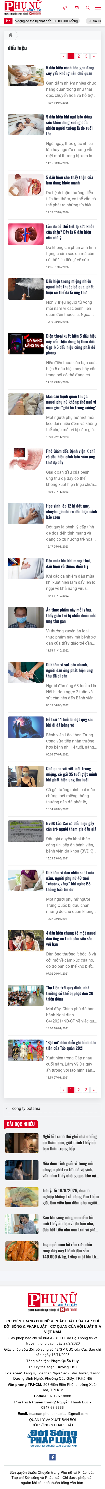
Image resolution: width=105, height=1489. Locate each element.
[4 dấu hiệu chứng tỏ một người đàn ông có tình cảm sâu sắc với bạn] (26, 940)
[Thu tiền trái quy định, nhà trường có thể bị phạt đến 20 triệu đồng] (26, 995)
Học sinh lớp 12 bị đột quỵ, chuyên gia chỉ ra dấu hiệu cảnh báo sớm (71, 511)
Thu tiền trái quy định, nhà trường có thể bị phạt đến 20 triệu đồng (69, 993)
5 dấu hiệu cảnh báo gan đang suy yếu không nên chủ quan (70, 70)
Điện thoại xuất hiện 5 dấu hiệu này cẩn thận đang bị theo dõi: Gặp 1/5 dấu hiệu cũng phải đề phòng (71, 344)
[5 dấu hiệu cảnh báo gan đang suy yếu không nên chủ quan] (26, 75)
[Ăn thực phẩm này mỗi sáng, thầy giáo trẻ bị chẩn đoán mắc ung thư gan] (26, 617)
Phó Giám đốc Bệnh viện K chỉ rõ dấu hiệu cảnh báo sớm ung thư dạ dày (70, 456)
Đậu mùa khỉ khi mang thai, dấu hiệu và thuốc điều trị (68, 563)
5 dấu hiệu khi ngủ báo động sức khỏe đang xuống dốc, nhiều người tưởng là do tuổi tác (69, 125)
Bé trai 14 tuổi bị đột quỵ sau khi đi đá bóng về (70, 722)
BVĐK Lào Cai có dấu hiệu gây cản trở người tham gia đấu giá (71, 826)
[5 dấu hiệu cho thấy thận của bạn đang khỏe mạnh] (26, 185)
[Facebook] (52, 1457)
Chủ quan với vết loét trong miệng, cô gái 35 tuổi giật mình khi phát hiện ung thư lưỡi (71, 774)
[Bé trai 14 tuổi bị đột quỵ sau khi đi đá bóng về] (26, 727)
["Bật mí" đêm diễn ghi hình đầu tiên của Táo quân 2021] (26, 1050)
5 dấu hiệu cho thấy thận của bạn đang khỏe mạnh (69, 180)
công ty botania (26, 1108)
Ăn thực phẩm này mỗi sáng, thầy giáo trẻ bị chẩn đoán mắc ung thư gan (71, 615)
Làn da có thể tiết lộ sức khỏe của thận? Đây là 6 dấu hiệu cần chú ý (70, 232)
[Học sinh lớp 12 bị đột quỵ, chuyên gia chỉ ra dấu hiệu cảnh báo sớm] (26, 513)
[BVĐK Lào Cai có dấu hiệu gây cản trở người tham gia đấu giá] (26, 831)
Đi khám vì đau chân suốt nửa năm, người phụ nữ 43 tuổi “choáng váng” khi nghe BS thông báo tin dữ (70, 880)
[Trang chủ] (9, 35)
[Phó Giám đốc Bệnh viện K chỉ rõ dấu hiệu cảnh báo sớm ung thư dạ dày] (26, 459)
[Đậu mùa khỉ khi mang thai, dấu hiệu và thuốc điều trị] (26, 568)
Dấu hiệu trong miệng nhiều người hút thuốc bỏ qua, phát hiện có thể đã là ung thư (70, 286)
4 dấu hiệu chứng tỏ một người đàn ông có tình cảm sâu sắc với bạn (71, 938)
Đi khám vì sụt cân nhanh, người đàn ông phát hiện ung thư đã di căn (69, 670)
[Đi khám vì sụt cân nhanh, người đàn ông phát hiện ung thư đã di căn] (26, 672)
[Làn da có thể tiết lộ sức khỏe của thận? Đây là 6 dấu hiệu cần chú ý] (26, 234)
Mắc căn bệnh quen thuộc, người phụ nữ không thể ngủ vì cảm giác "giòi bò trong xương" (71, 401)
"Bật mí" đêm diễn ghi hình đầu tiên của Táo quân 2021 (71, 1045)
